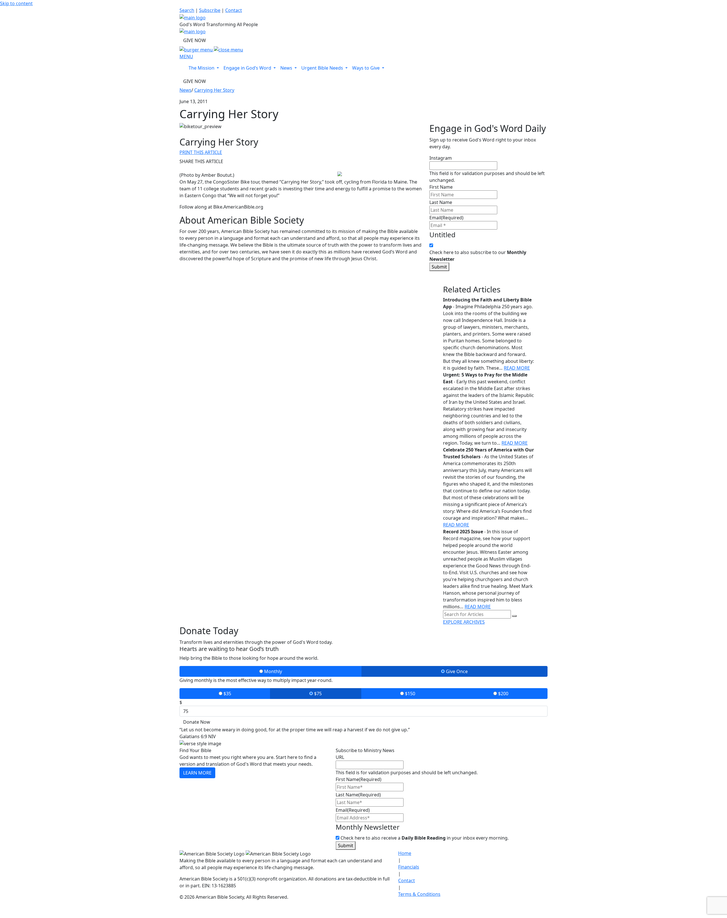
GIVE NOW (194, 40)
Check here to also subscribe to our (477, 255)
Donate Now (196, 722)
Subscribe (209, 10)
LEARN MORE (197, 773)
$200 (502, 693)
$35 (226, 693)
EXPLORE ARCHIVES (464, 622)
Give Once (456, 671)
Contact (233, 10)
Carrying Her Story (214, 90)
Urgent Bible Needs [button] (322, 68)
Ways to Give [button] (366, 68)
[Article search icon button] (514, 616)
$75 (317, 693)
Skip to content (16, 3)
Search (186, 10)
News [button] (286, 68)
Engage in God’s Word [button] (247, 68)
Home (404, 853)
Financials (408, 867)
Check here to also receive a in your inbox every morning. (424, 838)
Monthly (272, 671)
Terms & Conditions (419, 894)
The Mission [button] (202, 68)
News (185, 90)
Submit (439, 267)
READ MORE (517, 368)
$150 (409, 693)
